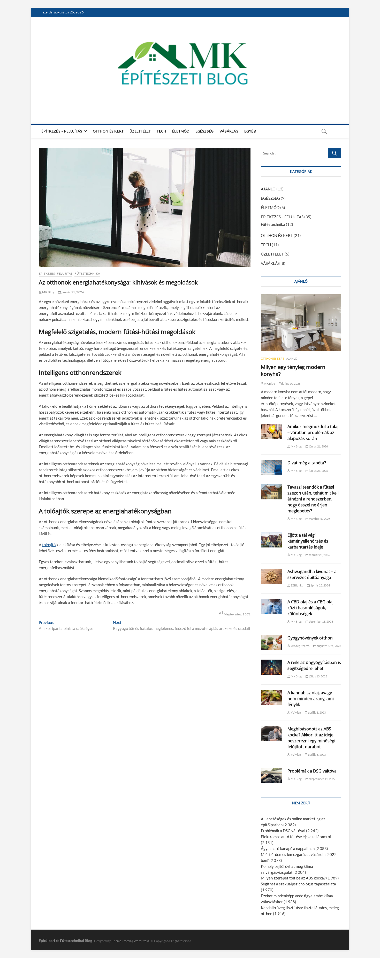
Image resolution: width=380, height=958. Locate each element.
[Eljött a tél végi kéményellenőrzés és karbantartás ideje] (271, 539)
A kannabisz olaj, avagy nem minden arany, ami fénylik (310, 698)
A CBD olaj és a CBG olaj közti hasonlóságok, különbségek (310, 607)
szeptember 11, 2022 (321, 779)
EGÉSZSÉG (204, 131)
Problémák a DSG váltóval (312, 771)
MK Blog (48, 292)
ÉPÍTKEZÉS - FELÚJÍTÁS (55, 273)
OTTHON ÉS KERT (108, 131)
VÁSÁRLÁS (228, 131)
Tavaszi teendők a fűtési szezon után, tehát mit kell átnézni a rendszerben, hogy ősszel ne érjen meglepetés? (313, 499)
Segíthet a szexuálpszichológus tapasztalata (298, 884)
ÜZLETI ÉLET (140, 131)
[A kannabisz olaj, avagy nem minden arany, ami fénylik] (271, 697)
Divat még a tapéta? (306, 463)
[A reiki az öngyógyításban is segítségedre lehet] (271, 667)
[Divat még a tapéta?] (271, 467)
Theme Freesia (122, 941)
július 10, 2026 (291, 383)
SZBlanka (296, 585)
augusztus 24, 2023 (328, 645)
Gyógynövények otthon (310, 638)
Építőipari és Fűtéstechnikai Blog (65, 940)
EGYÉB (250, 131)
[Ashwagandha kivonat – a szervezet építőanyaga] (271, 576)
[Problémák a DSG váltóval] (271, 775)
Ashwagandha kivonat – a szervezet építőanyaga (312, 574)
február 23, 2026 (319, 555)
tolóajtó (49, 544)
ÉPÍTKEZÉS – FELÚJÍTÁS (61, 131)
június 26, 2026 (318, 446)
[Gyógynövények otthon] (271, 642)
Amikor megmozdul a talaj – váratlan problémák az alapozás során (312, 432)
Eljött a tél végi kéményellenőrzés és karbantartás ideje (307, 541)
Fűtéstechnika (87, 273)
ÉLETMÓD (180, 131)
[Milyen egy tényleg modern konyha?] (301, 322)
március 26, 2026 (319, 518)
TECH (161, 131)
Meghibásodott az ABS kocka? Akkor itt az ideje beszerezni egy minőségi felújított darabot (311, 738)
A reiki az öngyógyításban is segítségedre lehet (314, 665)
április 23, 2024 (320, 585)
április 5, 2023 (316, 712)
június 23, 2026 (318, 470)
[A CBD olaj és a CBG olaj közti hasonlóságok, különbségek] (271, 606)
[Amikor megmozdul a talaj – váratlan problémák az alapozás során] (271, 431)
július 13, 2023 (317, 676)
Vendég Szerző (299, 645)
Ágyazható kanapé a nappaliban (288, 848)
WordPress (141, 941)
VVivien (295, 712)
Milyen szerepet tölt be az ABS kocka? (293, 878)
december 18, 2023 (320, 621)
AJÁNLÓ (268, 189)
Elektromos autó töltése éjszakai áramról (296, 836)
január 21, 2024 (72, 292)
